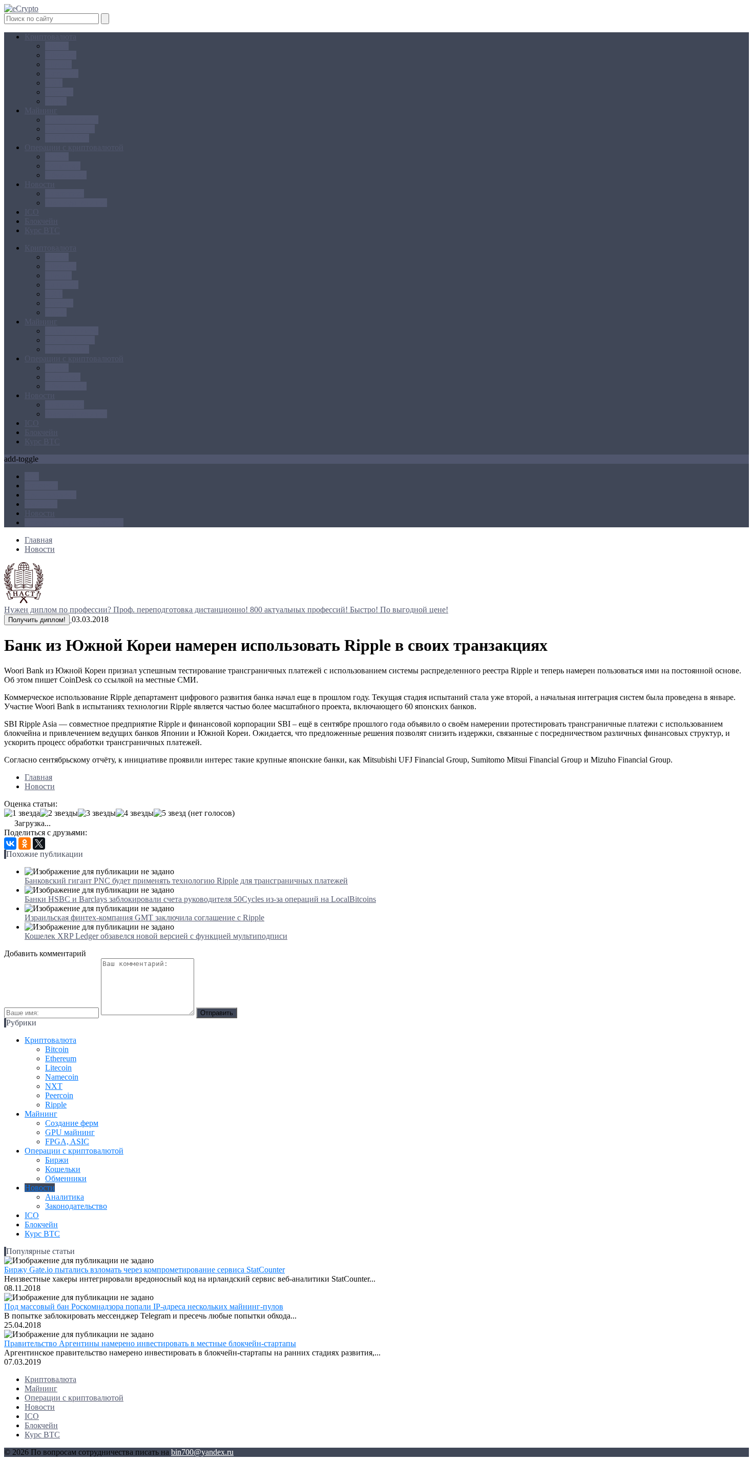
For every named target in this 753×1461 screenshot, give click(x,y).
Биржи (57, 156)
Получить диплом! (37, 620)
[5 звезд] (170, 813)
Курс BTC (42, 230)
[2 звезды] (59, 813)
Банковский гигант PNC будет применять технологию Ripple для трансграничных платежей (186, 880)
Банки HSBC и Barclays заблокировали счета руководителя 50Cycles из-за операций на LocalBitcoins (200, 899)
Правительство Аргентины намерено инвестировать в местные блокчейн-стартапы (150, 1343)
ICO (32, 212)
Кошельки (62, 165)
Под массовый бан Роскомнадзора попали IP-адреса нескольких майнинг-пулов (143, 1306)
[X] (39, 843)
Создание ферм (71, 119)
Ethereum (60, 55)
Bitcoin (57, 46)
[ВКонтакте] (10, 843)
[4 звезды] (135, 813)
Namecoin (61, 73)
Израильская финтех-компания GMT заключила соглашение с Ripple (144, 917)
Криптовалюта (50, 36)
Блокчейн (41, 221)
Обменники (66, 175)
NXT (53, 82)
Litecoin (58, 64)
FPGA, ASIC (67, 138)
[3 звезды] (97, 813)
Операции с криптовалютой (74, 147)
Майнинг (41, 110)
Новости (40, 184)
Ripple (56, 101)
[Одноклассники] (24, 843)
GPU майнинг (70, 129)
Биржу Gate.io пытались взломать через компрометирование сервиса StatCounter (144, 1269)
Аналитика (64, 193)
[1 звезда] (22, 813)
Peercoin (59, 92)
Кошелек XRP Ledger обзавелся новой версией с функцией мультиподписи (156, 936)
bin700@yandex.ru (202, 1452)
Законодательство (76, 202)
